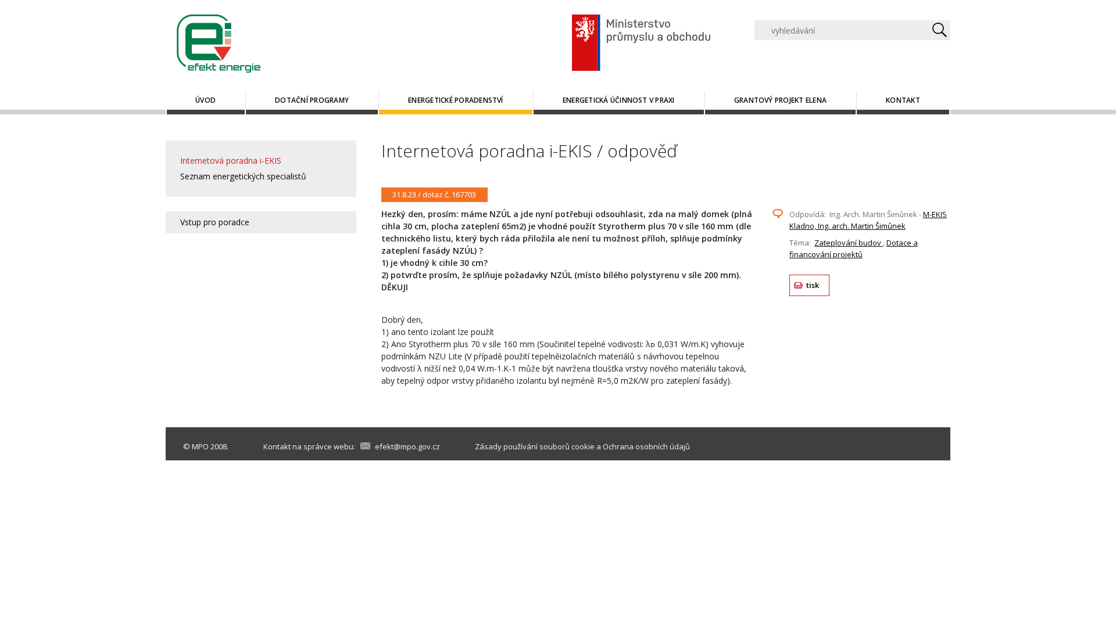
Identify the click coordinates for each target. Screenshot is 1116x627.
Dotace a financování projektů (853, 248)
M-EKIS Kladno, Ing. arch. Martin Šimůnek (868, 220)
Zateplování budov (848, 242)
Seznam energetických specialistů (243, 176)
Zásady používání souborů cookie (535, 446)
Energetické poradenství (455, 100)
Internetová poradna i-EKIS (230, 160)
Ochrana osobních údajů (646, 446)
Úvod (205, 100)
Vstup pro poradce (214, 222)
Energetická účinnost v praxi (619, 100)
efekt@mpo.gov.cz (407, 446)
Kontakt (903, 100)
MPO (200, 446)
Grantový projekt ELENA (780, 100)
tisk (813, 285)
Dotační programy (312, 100)
